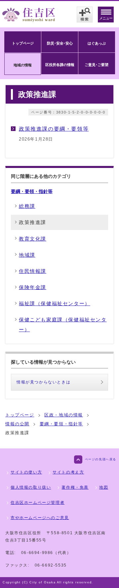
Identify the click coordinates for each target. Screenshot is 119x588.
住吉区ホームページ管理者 (37, 503)
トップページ (19, 414)
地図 (103, 487)
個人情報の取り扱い (31, 487)
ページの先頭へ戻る (100, 459)
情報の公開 (17, 423)
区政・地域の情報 (63, 414)
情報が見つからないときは (43, 382)
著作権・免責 (75, 487)
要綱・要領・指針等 (32, 191)
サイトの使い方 (26, 472)
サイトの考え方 (68, 472)
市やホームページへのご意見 (40, 518)
